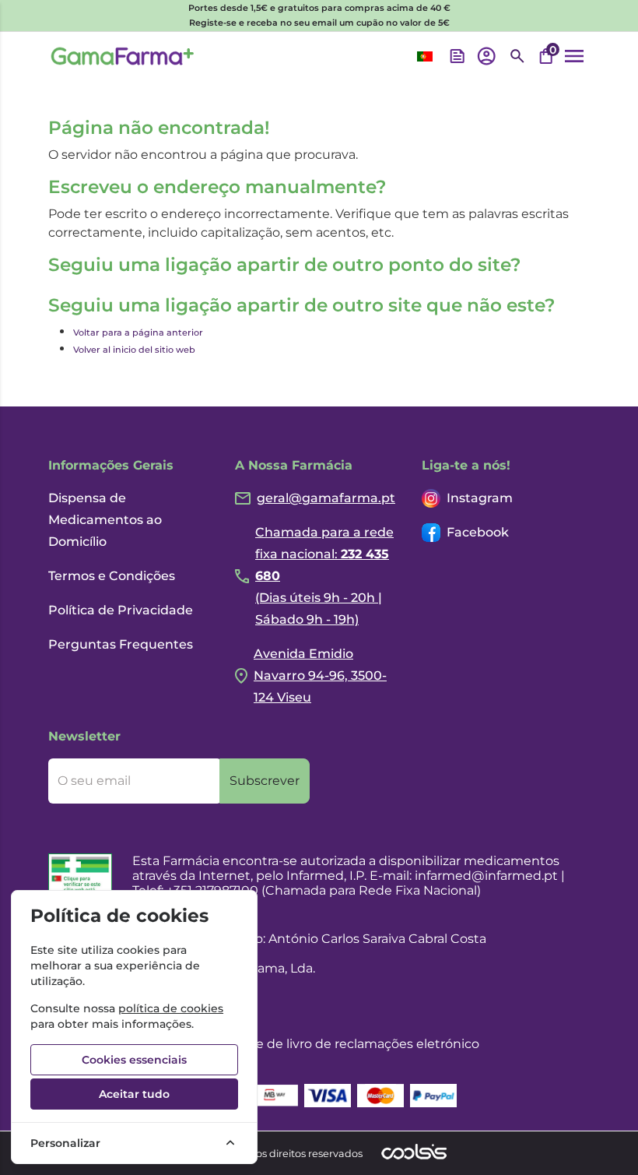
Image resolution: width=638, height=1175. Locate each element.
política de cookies (170, 1008)
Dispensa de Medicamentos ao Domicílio (105, 520)
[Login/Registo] (486, 56)
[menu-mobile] (574, 56)
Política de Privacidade (120, 610)
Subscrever (265, 780)
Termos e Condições (111, 575)
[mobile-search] (517, 56)
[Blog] (457, 56)
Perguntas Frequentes (120, 644)
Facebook (478, 532)
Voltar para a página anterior (138, 332)
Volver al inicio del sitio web (134, 349)
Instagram (480, 498)
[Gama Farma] (122, 56)
